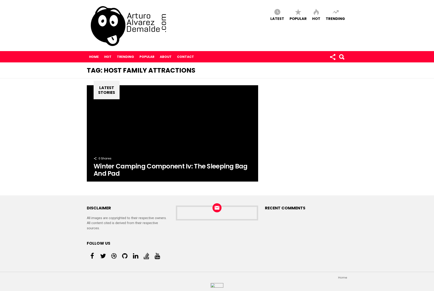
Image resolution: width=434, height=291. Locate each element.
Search (341, 56)
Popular (298, 18)
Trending (335, 18)
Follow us (332, 56)
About (166, 56)
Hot (316, 18)
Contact (185, 56)
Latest (277, 18)
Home (94, 56)
